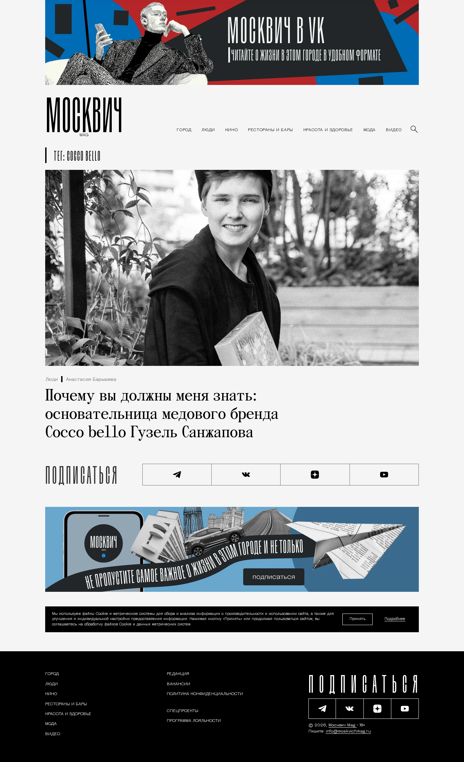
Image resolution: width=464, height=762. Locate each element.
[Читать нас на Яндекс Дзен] (315, 474)
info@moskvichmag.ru (348, 731)
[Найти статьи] (415, 130)
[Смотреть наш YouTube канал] (384, 474)
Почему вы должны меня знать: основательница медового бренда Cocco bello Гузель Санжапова (162, 414)
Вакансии (178, 684)
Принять (357, 619)
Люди (51, 379)
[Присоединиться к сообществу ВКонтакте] (246, 474)
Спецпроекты (182, 711)
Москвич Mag (342, 725)
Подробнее (395, 619)
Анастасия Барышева (91, 379)
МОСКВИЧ (84, 114)
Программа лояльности (194, 721)
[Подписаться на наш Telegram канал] (177, 474)
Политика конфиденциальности (205, 694)
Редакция (178, 674)
